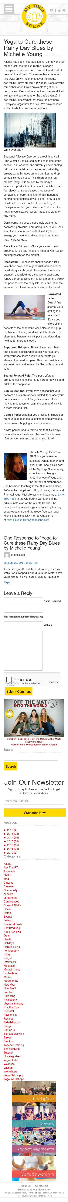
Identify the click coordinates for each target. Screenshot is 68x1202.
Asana (7, 863)
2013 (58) (11, 841)
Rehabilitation (12, 1022)
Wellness (9, 1064)
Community (10, 890)
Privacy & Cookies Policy (15, 1193)
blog (6, 879)
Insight (8, 958)
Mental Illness (12, 969)
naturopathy (11, 981)
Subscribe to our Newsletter (34, 1189)
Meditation (10, 965)
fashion (8, 920)
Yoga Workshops (14, 1079)
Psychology (10, 1015)
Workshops (10, 1071)
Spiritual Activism (14, 1033)
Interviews (10, 962)
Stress (7, 1037)
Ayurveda (9, 871)
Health (8, 939)
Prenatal (9, 1011)
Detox (7, 913)
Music (7, 977)
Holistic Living (12, 947)
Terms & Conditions (52, 1193)
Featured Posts (13, 924)
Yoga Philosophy (14, 1075)
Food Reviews (12, 931)
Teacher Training (14, 1045)
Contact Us (41, 1185)
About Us (25, 1185)
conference (10, 897)
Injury (7, 954)
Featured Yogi (12, 928)
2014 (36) (11, 837)
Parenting (9, 996)
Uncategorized (12, 1056)
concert (8, 894)
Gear (7, 935)
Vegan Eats (10, 1060)
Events (8, 916)
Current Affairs (12, 905)
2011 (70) (11, 849)
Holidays (9, 943)
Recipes (8, 1018)
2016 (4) (10, 830)
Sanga (8, 1026)
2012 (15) (11, 845)
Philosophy (10, 999)
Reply (7, 582)
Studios (8, 1041)
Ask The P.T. (11, 867)
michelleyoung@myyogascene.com (28, 520)
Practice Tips (11, 1007)
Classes (8, 882)
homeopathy (11, 950)
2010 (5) (10, 852)
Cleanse (9, 886)
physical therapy (13, 1003)
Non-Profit (10, 988)
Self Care (9, 1030)
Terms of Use (35, 1193)
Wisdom (8, 1067)
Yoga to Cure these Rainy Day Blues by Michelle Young (28, 47)
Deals (7, 909)
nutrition (8, 992)
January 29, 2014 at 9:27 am (21, 562)
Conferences (11, 901)
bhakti (7, 875)
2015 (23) (11, 833)
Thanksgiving (12, 1049)
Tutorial (8, 1052)
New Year (9, 984)
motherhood (11, 973)
